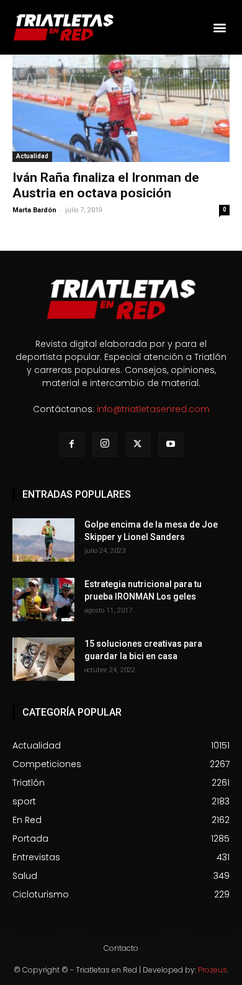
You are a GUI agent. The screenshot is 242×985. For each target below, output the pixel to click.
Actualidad (32, 156)
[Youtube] (170, 444)
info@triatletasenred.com (153, 409)
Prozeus (212, 970)
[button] (219, 27)
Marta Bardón (34, 210)
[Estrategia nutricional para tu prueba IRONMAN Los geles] (43, 599)
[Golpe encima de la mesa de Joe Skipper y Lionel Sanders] (43, 540)
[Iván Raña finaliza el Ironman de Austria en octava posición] (121, 108)
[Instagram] (104, 444)
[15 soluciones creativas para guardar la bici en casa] (43, 659)
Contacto (121, 948)
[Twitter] (137, 444)
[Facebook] (72, 444)
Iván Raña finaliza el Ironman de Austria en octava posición (105, 185)
